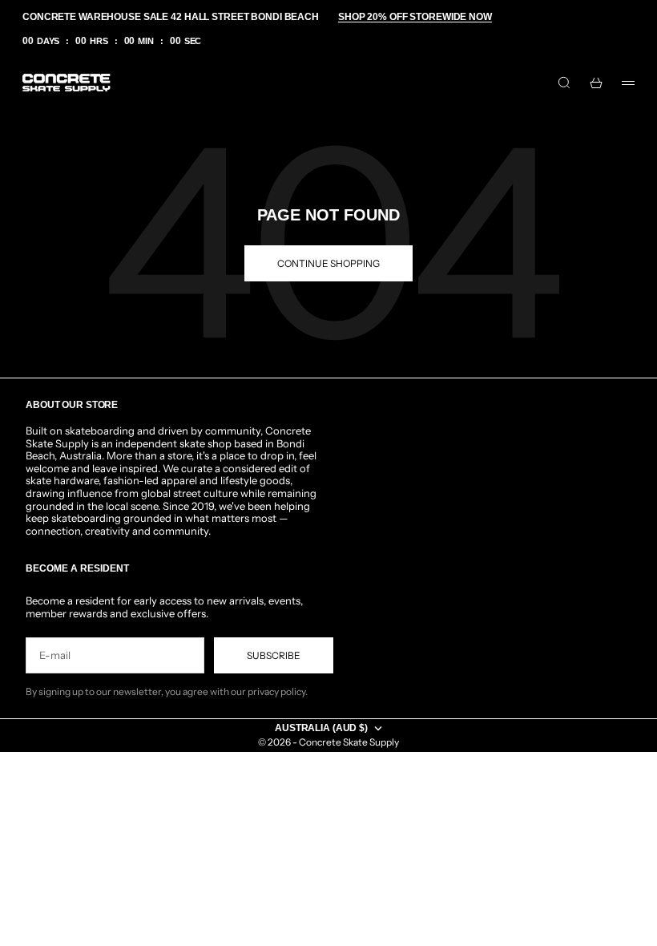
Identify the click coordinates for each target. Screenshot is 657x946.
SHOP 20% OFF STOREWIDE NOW (415, 16)
